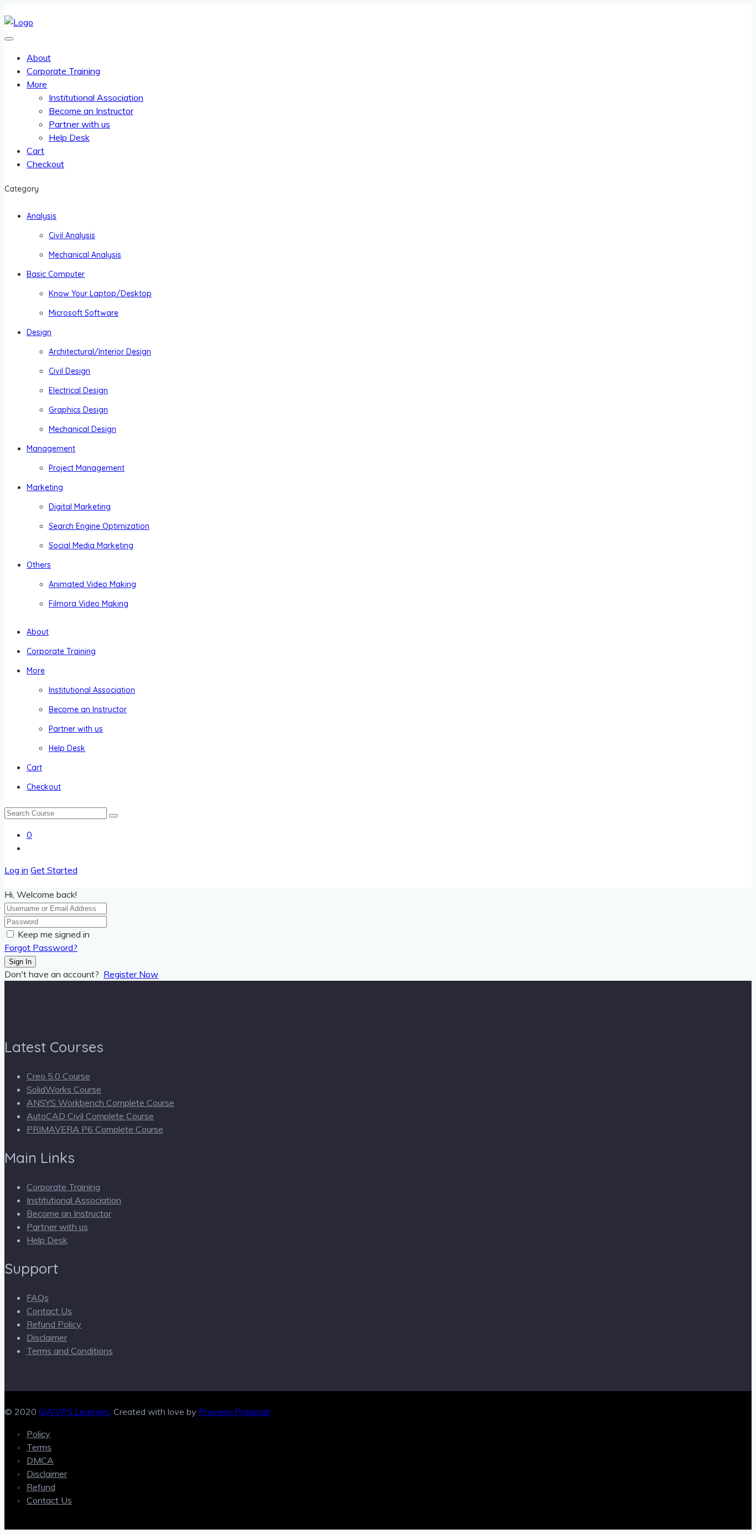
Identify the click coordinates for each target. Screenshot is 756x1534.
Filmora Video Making (88, 604)
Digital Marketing (80, 507)
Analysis (41, 216)
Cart (35, 150)
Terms (39, 1447)
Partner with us (79, 124)
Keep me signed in (54, 934)
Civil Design (69, 371)
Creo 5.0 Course (58, 1076)
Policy (38, 1433)
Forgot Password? (40, 947)
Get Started (53, 870)
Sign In (20, 962)
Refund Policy (54, 1324)
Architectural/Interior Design (100, 352)
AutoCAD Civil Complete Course (90, 1115)
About (39, 57)
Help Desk (69, 137)
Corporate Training (63, 70)
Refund (41, 1486)
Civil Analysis (72, 235)
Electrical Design (78, 390)
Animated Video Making (92, 584)
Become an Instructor (91, 110)
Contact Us (49, 1310)
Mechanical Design (82, 429)
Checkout (45, 163)
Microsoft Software (83, 313)
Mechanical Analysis (85, 255)
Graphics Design (78, 410)
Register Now (130, 974)
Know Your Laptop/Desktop (100, 293)
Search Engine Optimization (99, 526)
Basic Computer (56, 274)
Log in (16, 870)
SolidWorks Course (64, 1089)
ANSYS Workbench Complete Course (100, 1102)
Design (39, 332)
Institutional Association (96, 97)
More (37, 84)
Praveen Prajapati (234, 1411)
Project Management (87, 468)
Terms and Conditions (70, 1350)
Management (51, 449)
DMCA (40, 1460)
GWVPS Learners (74, 1411)
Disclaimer (47, 1337)
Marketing (45, 487)
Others (39, 565)
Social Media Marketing (91, 545)
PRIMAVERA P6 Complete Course (95, 1129)
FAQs (38, 1297)
